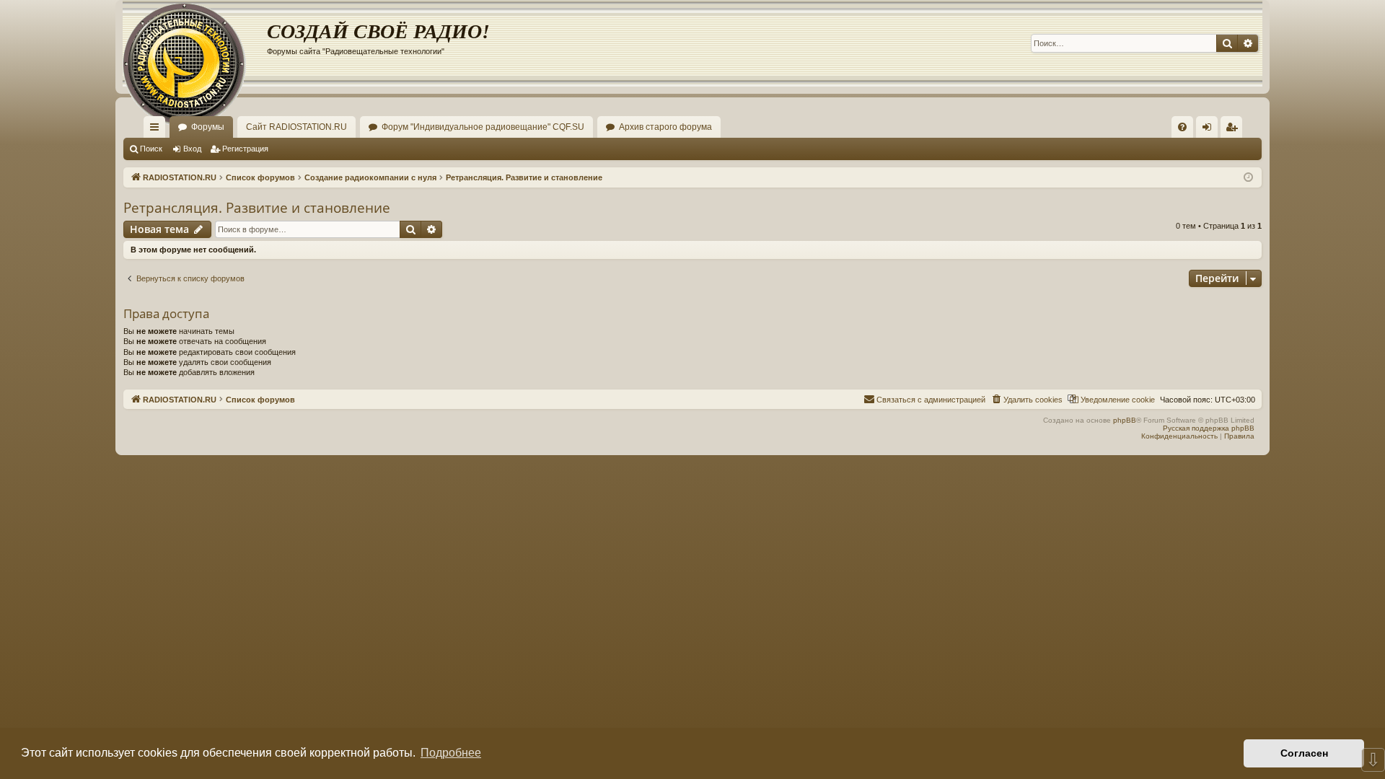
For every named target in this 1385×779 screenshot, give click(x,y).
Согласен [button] (1304, 753)
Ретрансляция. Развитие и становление (256, 207)
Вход (192, 148)
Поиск (151, 148)
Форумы (207, 127)
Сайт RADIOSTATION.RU (296, 127)
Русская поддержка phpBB (1208, 428)
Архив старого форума (665, 127)
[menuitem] (1182, 127)
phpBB (1124, 420)
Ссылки (157, 130)
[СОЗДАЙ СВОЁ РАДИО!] (195, 43)
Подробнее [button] (451, 753)
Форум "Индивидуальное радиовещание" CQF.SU (483, 127)
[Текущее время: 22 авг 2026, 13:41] (1248, 178)
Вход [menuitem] (1210, 130)
